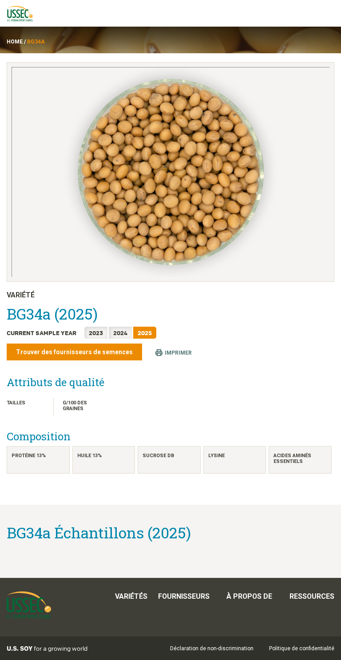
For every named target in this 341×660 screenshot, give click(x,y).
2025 (145, 332)
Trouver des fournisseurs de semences (74, 352)
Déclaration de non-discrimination (212, 648)
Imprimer (178, 352)
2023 (96, 332)
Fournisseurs (184, 596)
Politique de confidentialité (301, 648)
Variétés (131, 596)
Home (15, 42)
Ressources (311, 596)
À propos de (249, 596)
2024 (120, 332)
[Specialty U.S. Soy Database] (24, 13)
